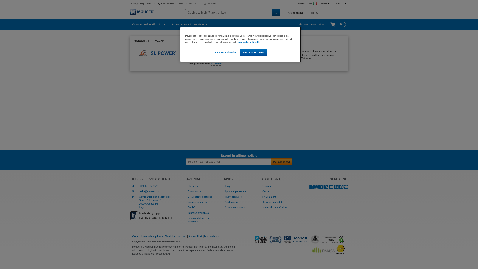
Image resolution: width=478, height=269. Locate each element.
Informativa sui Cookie (249, 42)
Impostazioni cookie (226, 52)
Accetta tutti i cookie (253, 52)
